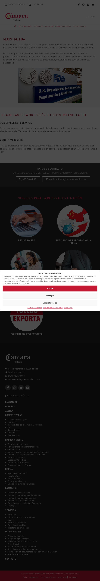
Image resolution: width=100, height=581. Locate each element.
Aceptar (50, 288)
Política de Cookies (34, 308)
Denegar (50, 295)
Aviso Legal (68, 308)
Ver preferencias (50, 303)
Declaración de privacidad (53, 308)
